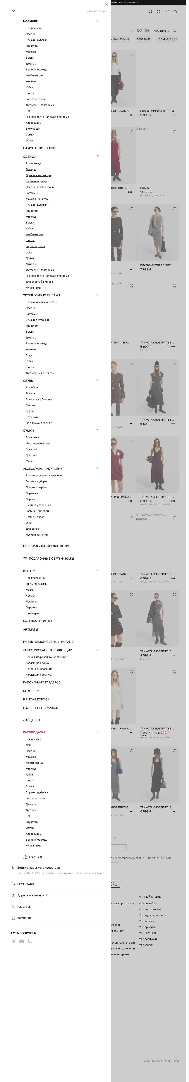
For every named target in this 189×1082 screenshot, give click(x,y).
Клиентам (24, 906)
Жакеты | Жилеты (37, 198)
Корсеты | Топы (35, 246)
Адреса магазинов (32, 895)
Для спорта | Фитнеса (39, 281)
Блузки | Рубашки (37, 204)
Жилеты (31, 216)
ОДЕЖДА (29, 156)
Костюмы (32, 192)
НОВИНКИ (30, 21)
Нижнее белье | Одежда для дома (47, 275)
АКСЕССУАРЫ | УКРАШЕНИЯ (44, 468)
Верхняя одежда (36, 181)
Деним (30, 258)
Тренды (31, 169)
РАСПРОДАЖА (34, 732)
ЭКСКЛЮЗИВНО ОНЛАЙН (41, 295)
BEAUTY (29, 571)
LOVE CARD (25, 884)
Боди (29, 252)
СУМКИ (28, 430)
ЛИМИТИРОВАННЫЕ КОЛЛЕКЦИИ (47, 650)
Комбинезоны (34, 234)
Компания (24, 918)
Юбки (29, 228)
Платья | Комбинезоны (40, 187)
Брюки (30, 222)
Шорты (30, 240)
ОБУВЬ (28, 380)
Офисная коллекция (38, 175)
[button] (106, 4)
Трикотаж (32, 45)
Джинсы (31, 263)
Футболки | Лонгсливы (40, 269)
